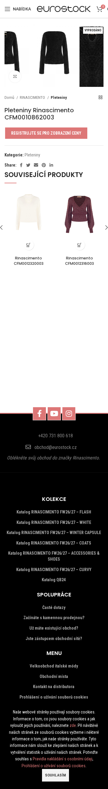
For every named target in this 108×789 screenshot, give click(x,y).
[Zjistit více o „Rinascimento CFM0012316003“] (79, 245)
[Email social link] (36, 165)
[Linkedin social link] (51, 165)
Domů (9, 97)
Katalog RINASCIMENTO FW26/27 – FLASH (53, 512)
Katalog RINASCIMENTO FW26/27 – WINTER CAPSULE (54, 532)
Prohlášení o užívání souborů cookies (54, 697)
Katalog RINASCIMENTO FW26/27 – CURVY (54, 569)
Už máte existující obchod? (53, 628)
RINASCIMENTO (33, 97)
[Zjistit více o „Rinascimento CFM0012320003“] (28, 245)
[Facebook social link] (21, 165)
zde (73, 725)
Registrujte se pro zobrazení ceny (46, 133)
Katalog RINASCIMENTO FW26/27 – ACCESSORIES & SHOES (54, 556)
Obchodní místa (54, 676)
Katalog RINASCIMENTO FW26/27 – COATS (53, 543)
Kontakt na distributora (53, 686)
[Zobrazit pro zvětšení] (15, 76)
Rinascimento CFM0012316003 (79, 261)
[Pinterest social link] (44, 165)
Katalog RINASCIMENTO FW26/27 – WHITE (53, 522)
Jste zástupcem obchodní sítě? (54, 638)
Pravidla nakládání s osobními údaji (62, 758)
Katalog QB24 (54, 579)
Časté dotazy (53, 607)
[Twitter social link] (28, 165)
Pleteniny (59, 97)
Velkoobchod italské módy (54, 666)
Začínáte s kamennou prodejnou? (53, 617)
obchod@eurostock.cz (55, 447)
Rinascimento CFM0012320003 (29, 261)
